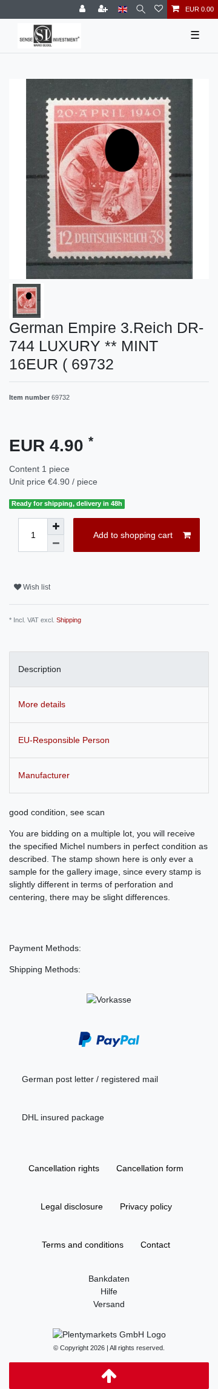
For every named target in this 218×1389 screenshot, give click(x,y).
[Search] (140, 9)
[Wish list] (158, 9)
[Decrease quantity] (55, 543)
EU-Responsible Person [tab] (64, 740)
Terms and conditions (83, 1244)
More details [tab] (41, 704)
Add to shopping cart (133, 535)
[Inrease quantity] (55, 526)
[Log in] (83, 9)
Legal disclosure (72, 1206)
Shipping (68, 620)
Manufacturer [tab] (44, 775)
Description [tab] (39, 669)
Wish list (35, 587)
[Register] (104, 9)
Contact (155, 1244)
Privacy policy (146, 1206)
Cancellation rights (63, 1168)
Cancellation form (149, 1168)
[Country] (122, 9)
